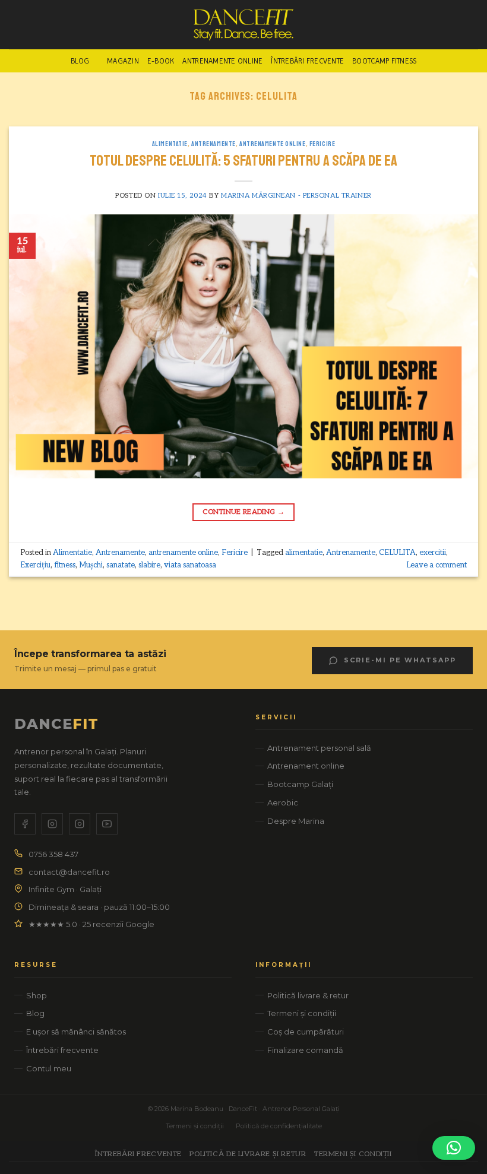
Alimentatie (170, 143)
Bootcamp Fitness (384, 60)
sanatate (120, 565)
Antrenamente (213, 143)
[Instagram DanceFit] (79, 824)
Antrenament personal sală (319, 748)
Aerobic (282, 802)
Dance (56, 723)
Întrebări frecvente (62, 1050)
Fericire (322, 143)
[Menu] (16, 24)
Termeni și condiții (301, 1013)
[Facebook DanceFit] (52, 824)
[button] (453, 1148)
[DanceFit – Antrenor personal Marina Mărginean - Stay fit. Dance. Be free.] (244, 24)
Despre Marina (295, 821)
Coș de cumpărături (305, 1031)
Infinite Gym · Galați (65, 889)
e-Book (161, 60)
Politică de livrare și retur (247, 1154)
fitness (64, 565)
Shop (36, 995)
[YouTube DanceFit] (107, 824)
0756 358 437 (53, 854)
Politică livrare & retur (308, 995)
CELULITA (397, 552)
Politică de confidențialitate (279, 1126)
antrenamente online (272, 143)
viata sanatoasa (190, 565)
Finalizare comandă (305, 1050)
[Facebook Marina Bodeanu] (25, 824)
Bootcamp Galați (300, 784)
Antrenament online (305, 765)
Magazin (123, 60)
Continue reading (244, 511)
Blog (80, 60)
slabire (149, 565)
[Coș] (472, 25)
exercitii (432, 552)
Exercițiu (35, 565)
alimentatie (303, 552)
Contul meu (48, 1068)
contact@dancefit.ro (69, 872)
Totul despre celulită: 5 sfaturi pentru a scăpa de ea (243, 160)
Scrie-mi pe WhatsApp (400, 660)
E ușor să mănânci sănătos (76, 1031)
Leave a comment (436, 565)
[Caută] (35, 24)
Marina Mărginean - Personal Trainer (296, 195)
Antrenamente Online (222, 60)
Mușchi (91, 565)
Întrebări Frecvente (307, 60)
